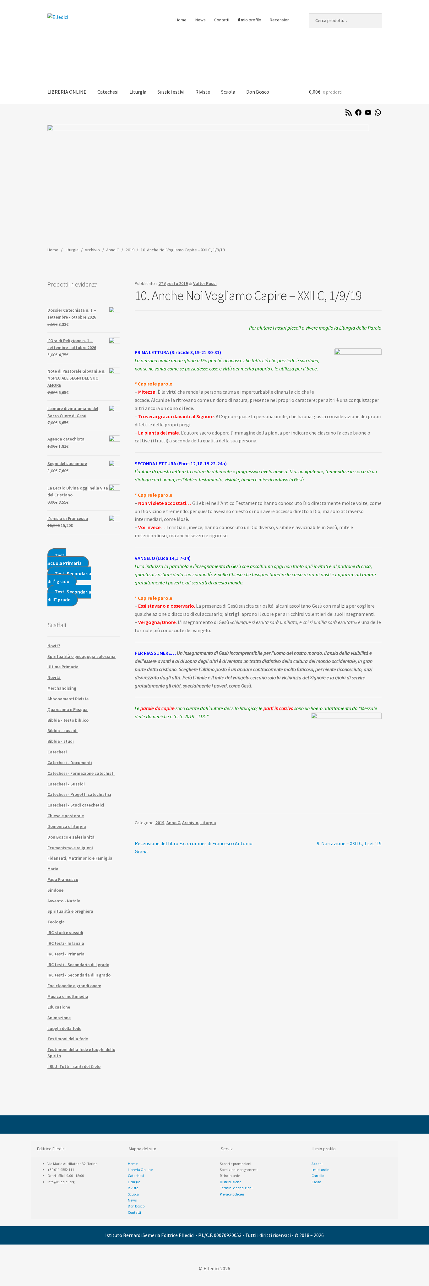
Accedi (317, 1163)
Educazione (58, 1007)
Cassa (316, 1181)
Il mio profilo (249, 20)
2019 (130, 250)
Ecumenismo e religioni (70, 848)
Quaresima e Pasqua (67, 709)
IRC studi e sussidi (65, 932)
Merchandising (61, 688)
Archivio (92, 250)
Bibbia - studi (60, 741)
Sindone (55, 890)
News (200, 20)
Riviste (202, 92)
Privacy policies (232, 1194)
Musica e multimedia (67, 996)
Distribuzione (230, 1181)
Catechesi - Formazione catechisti (81, 773)
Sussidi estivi (170, 92)
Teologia (56, 922)
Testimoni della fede (67, 1039)
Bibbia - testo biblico (68, 720)
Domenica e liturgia (66, 826)
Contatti (221, 20)
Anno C (112, 250)
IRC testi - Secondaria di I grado (78, 964)
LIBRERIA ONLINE (66, 92)
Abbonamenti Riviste (68, 699)
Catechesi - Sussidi (66, 784)
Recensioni (280, 20)
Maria (52, 869)
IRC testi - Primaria (65, 954)
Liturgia (137, 92)
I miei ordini (321, 1169)
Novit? (53, 645)
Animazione (59, 1018)
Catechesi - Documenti (69, 762)
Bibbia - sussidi (62, 730)
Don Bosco (257, 92)
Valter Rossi (205, 283)
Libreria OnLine (140, 1169)
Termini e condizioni (236, 1187)
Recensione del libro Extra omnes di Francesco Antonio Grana (194, 847)
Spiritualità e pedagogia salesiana (81, 656)
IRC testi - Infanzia (65, 943)
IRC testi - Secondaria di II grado (79, 975)
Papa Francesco (62, 879)
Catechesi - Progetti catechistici (79, 794)
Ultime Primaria (63, 667)
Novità (54, 677)
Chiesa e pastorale (65, 815)
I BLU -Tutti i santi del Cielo (73, 1066)
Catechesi (107, 92)
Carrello (318, 1175)
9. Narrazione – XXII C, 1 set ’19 (349, 844)
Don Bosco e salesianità (71, 837)
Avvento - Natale (63, 901)
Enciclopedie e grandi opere (74, 985)
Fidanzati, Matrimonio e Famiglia (79, 858)
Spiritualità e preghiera (70, 911)
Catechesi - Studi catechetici (75, 805)
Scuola (228, 92)
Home (181, 20)
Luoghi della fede (64, 1028)
